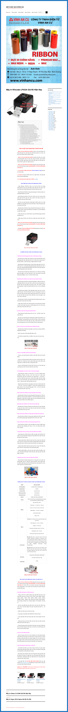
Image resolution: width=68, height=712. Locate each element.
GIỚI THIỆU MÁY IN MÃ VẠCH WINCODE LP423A (28, 126)
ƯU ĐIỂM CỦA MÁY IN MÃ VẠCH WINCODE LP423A (28, 127)
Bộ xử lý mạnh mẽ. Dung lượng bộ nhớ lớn (28, 130)
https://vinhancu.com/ (25, 662)
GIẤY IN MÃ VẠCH (51, 112)
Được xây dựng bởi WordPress (19, 707)
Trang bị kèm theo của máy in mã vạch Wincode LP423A (30, 137)
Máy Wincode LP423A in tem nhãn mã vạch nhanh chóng (30, 129)
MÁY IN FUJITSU (51, 116)
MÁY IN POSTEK (27, 12)
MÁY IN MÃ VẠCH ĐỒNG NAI (15, 7)
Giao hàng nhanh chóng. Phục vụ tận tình (28, 143)
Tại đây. (36, 179)
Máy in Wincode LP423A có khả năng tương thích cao (30, 136)
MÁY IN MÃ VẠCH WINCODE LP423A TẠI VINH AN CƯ (29, 140)
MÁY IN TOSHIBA (51, 122)
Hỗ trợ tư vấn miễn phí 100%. (26, 142)
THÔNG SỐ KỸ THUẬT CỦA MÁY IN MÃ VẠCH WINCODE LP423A (30, 139)
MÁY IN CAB (50, 114)
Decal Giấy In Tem (51, 111)
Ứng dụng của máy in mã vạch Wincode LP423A (29, 138)
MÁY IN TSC (8, 12)
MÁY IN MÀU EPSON (52, 118)
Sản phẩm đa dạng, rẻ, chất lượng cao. (27, 141)
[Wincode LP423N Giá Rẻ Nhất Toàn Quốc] (40, 675)
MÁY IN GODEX (14, 12)
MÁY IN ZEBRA (20, 12)
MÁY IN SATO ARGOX (52, 121)
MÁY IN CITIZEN (34, 12)
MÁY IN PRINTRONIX (52, 120)
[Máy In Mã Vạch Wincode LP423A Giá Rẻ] (31, 675)
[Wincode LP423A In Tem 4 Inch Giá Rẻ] (21, 675)
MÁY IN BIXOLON (51, 113)
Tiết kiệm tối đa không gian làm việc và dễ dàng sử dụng (29, 128)
